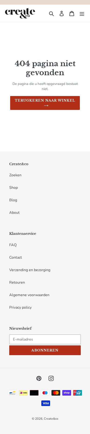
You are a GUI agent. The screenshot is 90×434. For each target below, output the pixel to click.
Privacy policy (20, 307)
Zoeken (15, 175)
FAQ (13, 245)
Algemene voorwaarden (29, 295)
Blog (13, 200)
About (14, 212)
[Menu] (82, 13)
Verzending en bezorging (29, 270)
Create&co (51, 419)
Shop (13, 187)
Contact (15, 257)
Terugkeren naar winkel (45, 100)
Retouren (17, 282)
